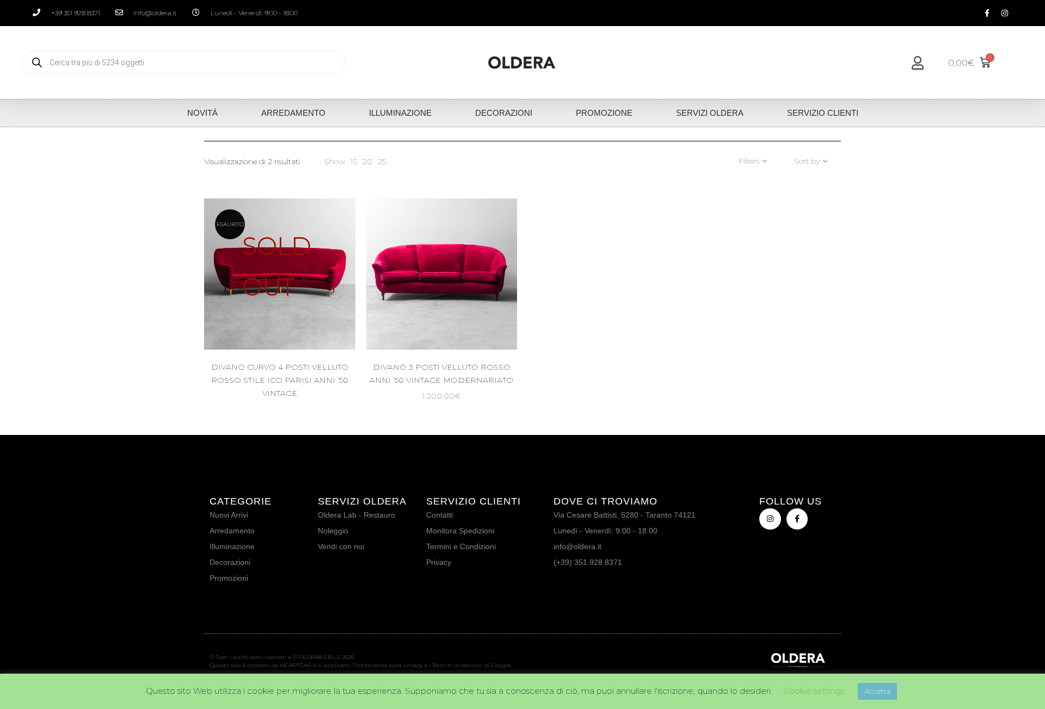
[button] (486, 310)
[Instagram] (1004, 13)
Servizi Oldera (709, 112)
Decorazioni (503, 112)
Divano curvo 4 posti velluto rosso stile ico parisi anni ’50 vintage (279, 380)
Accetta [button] (877, 691)
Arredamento (293, 112)
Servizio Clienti (822, 112)
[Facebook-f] (986, 13)
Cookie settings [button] (813, 691)
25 (382, 161)
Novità (202, 112)
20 (367, 161)
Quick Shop (289, 310)
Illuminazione (400, 112)
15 (354, 161)
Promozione (604, 112)
